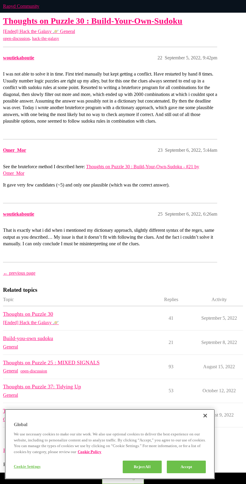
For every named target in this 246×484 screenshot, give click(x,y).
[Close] (205, 415)
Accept (186, 467)
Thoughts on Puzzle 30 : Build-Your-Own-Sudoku (92, 20)
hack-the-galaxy (45, 38)
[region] (110, 444)
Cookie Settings (27, 466)
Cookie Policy (89, 452)
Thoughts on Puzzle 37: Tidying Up (42, 387)
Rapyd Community (21, 6)
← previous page (19, 273)
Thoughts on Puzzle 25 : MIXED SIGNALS (51, 363)
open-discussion (16, 38)
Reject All (142, 467)
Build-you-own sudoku (28, 338)
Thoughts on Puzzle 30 (28, 314)
